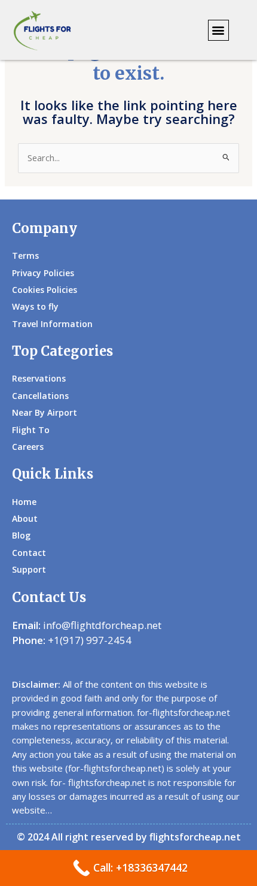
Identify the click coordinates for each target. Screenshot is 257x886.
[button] (218, 30)
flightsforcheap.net (195, 836)
